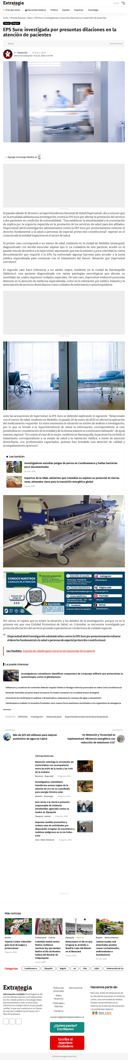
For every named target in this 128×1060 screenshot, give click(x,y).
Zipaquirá (39, 816)
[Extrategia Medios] (13, 3)
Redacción (23, 52)
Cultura (52, 937)
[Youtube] (19, 1021)
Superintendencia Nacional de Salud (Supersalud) (86, 716)
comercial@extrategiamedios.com (68, 1017)
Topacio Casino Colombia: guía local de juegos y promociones (18, 945)
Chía (85, 968)
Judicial (47, 816)
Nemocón (39, 776)
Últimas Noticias (17, 17)
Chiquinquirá (40, 937)
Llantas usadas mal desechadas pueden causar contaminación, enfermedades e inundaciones (108, 948)
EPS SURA (22, 716)
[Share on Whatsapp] (22, 43)
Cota (37, 840)
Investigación (37, 716)
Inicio (5, 17)
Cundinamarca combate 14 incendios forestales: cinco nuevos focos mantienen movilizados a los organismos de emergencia (63, 703)
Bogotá (15, 23)
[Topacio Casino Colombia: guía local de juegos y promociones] (18, 926)
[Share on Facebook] (17, 43)
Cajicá (96, 968)
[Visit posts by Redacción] (7, 54)
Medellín (38, 796)
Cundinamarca (31, 968)
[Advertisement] (64, 186)
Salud (30, 17)
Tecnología (48, 796)
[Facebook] (6, 1021)
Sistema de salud (54, 716)
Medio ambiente (47, 840)
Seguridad (49, 776)
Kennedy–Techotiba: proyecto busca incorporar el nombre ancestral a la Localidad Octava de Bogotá (52, 693)
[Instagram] (12, 1021)
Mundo (8, 937)
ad (75, 968)
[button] (122, 3)
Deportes (80, 937)
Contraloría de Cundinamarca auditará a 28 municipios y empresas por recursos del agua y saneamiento (53, 698)
